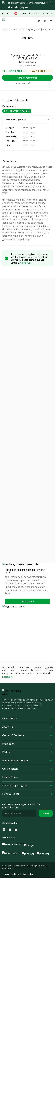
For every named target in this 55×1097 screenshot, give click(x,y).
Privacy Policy (27, 924)
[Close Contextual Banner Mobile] (51, 2)
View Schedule (16, 321)
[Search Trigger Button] (39, 21)
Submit (45, 863)
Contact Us (39, 321)
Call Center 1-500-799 (28, 13)
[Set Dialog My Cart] (45, 21)
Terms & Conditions (10, 924)
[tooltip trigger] (50, 71)
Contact (6, 13)
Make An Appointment (27, 77)
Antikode (8, 918)
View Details (16, 468)
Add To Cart (39, 468)
